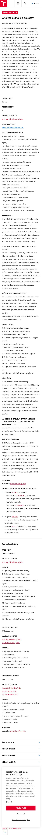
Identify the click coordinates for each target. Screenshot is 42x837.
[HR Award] (5, 832)
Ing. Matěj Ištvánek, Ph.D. (11, 643)
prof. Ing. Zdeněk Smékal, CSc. (12, 119)
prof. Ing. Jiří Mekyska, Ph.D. (11, 640)
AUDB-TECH (20, 495)
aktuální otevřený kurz (18, 484)
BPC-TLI (14, 526)
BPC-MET (15, 517)
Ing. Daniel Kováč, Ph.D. (10, 694)
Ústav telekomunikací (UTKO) (12, 128)
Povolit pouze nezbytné (21, 820)
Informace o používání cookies (11, 828)
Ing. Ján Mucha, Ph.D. (9, 691)
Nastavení (21, 814)
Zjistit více (9, 802)
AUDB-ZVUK (20, 505)
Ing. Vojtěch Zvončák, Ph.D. (11, 688)
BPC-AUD (15, 492)
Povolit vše (21, 808)
